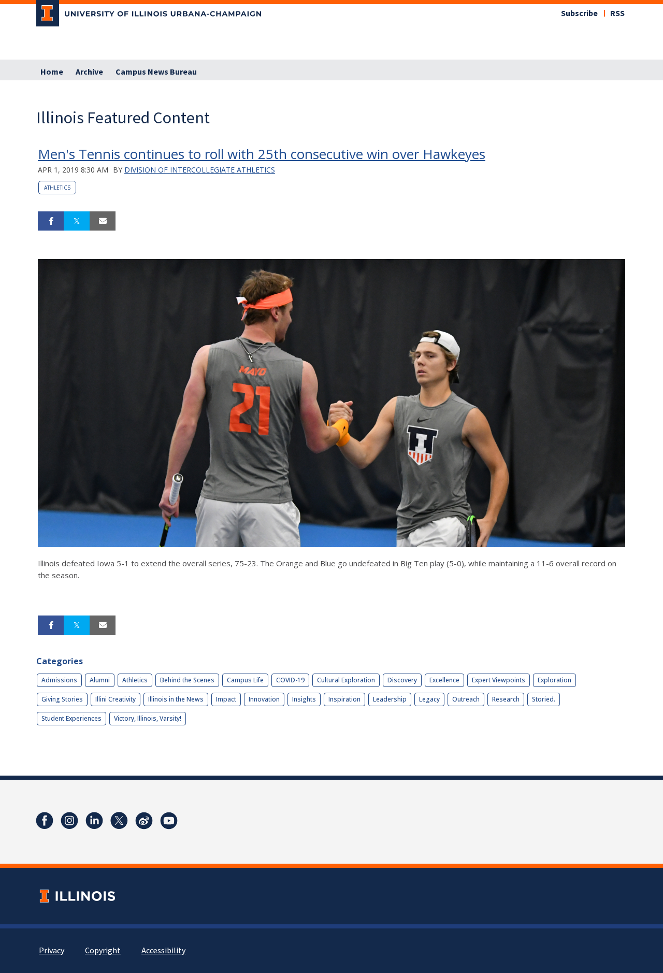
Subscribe (579, 13)
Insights (304, 699)
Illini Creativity (115, 699)
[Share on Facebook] (51, 221)
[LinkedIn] (94, 820)
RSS (617, 13)
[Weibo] (144, 820)
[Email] (103, 221)
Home (51, 72)
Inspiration (344, 699)
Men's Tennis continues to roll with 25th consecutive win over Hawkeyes (261, 154)
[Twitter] (119, 820)
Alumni (100, 680)
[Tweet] (77, 221)
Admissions (59, 680)
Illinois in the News (176, 699)
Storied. (543, 699)
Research (506, 699)
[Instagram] (69, 820)
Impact (226, 699)
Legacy (429, 699)
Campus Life (245, 680)
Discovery (402, 680)
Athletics (57, 187)
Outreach (466, 699)
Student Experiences (71, 718)
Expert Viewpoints (498, 680)
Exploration (554, 680)
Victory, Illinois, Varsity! (147, 718)
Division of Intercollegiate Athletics (199, 170)
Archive (89, 72)
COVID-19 (290, 680)
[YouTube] (168, 820)
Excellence (444, 680)
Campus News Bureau (156, 72)
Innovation (264, 699)
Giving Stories (62, 699)
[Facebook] (44, 820)
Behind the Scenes (187, 680)
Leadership (390, 699)
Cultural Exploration (346, 680)
